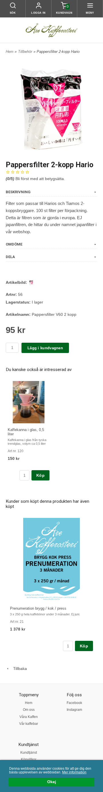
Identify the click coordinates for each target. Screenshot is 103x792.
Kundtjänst (28, 753)
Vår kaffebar (28, 724)
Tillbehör (25, 51)
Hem (9, 51)
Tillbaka (18, 668)
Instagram (74, 710)
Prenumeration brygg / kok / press (38, 608)
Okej (51, 782)
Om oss (29, 710)
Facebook (74, 703)
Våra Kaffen (28, 717)
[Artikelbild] (31, 282)
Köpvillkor (28, 759)
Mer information (74, 772)
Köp (40, 475)
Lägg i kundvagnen (45, 348)
